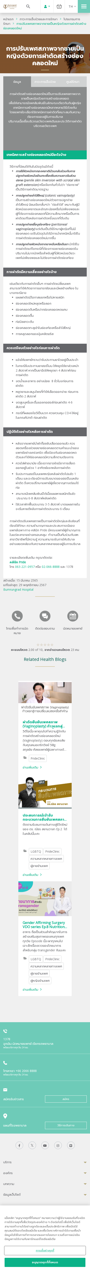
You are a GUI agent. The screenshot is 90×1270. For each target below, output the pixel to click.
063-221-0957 (25, 567)
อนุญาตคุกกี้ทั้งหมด (45, 1262)
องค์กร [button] (8, 1173)
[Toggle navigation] (84, 6)
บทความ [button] (8, 1184)
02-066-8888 (51, 567)
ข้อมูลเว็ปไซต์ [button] (12, 1194)
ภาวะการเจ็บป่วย (45, 82)
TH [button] (71, 6)
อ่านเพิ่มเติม (30, 767)
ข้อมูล (17, 82)
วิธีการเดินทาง (65, 1125)
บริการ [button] (7, 1162)
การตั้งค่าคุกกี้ (45, 1250)
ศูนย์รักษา (72, 82)
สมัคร (65, 1099)
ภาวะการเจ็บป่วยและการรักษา (38, 19)
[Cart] (59, 6)
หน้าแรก (8, 19)
